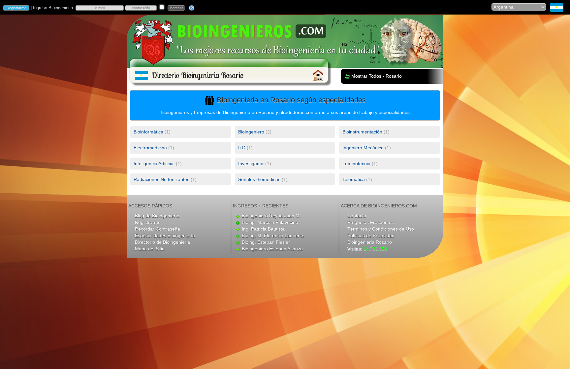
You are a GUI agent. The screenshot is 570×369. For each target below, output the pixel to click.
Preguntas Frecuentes (370, 222)
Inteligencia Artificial (154, 163)
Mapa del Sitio (150, 248)
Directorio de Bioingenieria (162, 242)
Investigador (251, 163)
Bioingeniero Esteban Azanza (272, 248)
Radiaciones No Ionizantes (161, 179)
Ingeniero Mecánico (363, 147)
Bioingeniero (251, 131)
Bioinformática (148, 131)
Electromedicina (150, 147)
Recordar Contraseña (157, 229)
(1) (152, 131)
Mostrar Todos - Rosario (376, 76)
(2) (254, 131)
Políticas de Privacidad (371, 235)
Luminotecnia (356, 163)
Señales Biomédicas (259, 179)
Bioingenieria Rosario (369, 242)
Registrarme (148, 222)
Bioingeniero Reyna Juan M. (271, 215)
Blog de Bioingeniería (157, 215)
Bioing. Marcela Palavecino (270, 222)
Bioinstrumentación (362, 131)
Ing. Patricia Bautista (263, 229)
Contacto (356, 215)
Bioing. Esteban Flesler (266, 242)
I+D (241, 147)
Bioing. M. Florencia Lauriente (273, 235)
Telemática (353, 179)
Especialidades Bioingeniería (165, 235)
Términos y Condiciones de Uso (380, 229)
